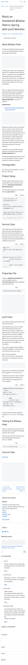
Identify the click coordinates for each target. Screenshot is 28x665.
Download (5, 457)
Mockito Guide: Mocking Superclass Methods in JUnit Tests (12, 547)
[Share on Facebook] (5, 531)
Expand (22, 195)
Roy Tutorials (5, 1)
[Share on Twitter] (3, 531)
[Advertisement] (14, 61)
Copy (16, 195)
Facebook (5, 514)
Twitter (4, 510)
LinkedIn (4, 516)
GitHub (4, 512)
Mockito (21, 34)
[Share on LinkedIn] (7, 531)
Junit (7, 6)
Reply (5, 571)
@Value (16, 34)
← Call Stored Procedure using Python (7, 489)
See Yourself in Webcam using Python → (20, 489)
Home (2, 6)
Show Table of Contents (10, 38)
